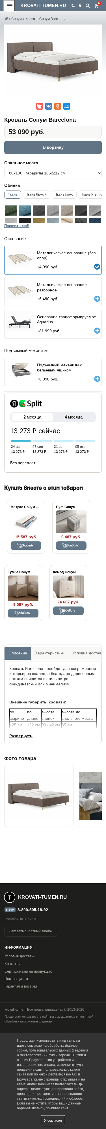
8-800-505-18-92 (33, 909)
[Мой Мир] (66, 106)
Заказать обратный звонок (30, 931)
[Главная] (6, 19)
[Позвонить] (73, 5)
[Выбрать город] (80, 5)
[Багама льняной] (53, 210)
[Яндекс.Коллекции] (39, 106)
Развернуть (21, 736)
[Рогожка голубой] (25, 210)
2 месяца (32, 417)
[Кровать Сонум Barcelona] (39, 796)
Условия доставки (20, 956)
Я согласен (53, 1121)
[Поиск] (88, 5)
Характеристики (49, 653)
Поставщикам (16, 979)
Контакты (12, 964)
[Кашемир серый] (81, 210)
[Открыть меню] (9, 5)
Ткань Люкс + (36, 194)
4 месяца (74, 417)
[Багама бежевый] (67, 210)
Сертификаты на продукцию (29, 971)
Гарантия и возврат (21, 986)
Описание (17, 653)
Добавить (26, 546)
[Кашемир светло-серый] (95, 210)
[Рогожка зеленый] (11, 210)
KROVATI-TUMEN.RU (43, 5)
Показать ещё (16, 226)
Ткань (13, 194)
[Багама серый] (39, 210)
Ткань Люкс (64, 194)
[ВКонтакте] (48, 106)
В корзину (53, 147)
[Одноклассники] (57, 106)
